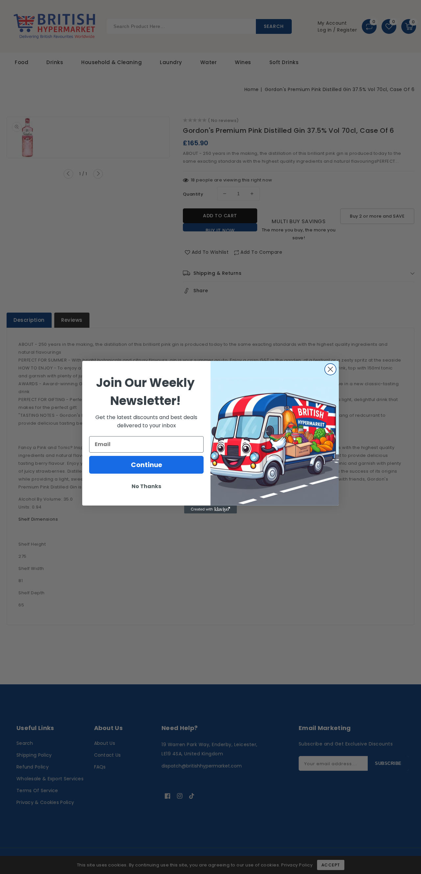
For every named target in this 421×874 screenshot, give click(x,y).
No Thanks (146, 486)
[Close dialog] (330, 369)
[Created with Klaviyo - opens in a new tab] (210, 509)
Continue (146, 464)
